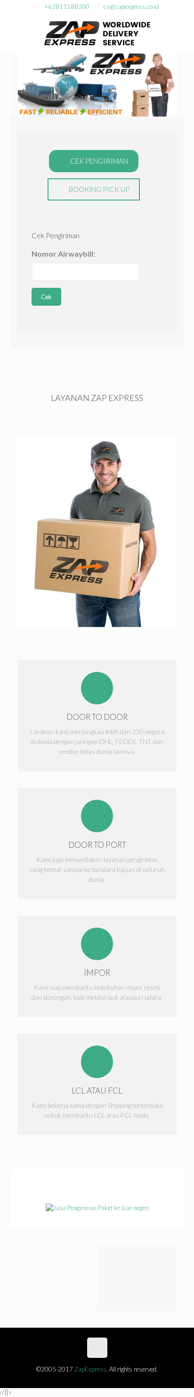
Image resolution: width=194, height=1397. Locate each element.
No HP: (44, 354)
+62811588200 (67, 6)
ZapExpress (90, 1369)
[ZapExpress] (97, 32)
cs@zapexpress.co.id (131, 6)
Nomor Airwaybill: (63, 253)
